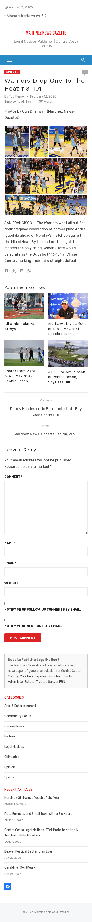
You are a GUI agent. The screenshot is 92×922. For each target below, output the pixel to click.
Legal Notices (14, 747)
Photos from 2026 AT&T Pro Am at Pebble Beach (19, 376)
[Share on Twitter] (14, 271)
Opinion (9, 767)
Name (9, 543)
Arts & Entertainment (20, 706)
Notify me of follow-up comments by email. (42, 610)
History (9, 736)
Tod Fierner (17, 96)
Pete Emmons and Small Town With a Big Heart (38, 814)
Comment (13, 477)
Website (11, 583)
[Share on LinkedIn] (22, 271)
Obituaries (11, 757)
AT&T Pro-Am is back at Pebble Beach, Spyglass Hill (66, 377)
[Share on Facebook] (6, 271)
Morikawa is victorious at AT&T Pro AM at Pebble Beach (67, 328)
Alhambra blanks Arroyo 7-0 (27, 16)
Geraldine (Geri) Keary (20, 867)
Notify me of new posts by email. (33, 626)
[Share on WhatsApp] (29, 271)
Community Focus (17, 716)
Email (10, 563)
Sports (12, 71)
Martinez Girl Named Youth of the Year (32, 798)
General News (14, 726)
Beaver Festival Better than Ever (28, 851)
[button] (16, 141)
